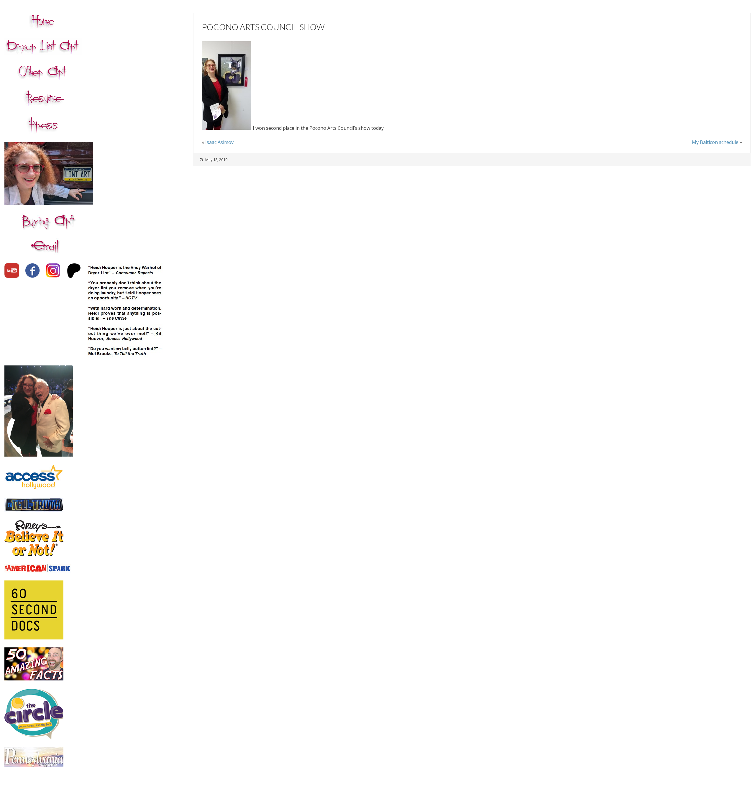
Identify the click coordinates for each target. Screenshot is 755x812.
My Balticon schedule (715, 142)
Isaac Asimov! (219, 142)
